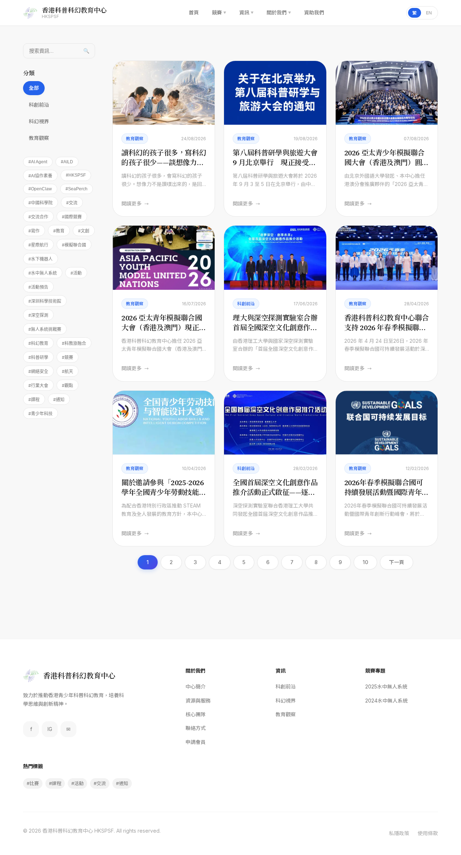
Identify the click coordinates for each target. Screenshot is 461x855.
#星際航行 (38, 245)
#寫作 (34, 231)
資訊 (246, 12)
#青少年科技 (40, 413)
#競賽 (67, 357)
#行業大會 (38, 385)
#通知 (58, 399)
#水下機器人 (40, 259)
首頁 (194, 12)
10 (365, 562)
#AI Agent (37, 161)
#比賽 (33, 783)
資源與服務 (198, 700)
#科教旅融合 (74, 343)
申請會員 (195, 742)
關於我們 (279, 12)
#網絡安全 (38, 371)
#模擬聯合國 (74, 245)
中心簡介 (195, 686)
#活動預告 (38, 287)
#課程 (34, 399)
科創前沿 (39, 105)
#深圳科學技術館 (44, 301)
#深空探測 (38, 315)
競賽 (219, 12)
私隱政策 (399, 833)
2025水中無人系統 (386, 686)
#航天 (67, 371)
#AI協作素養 (40, 175)
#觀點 (67, 385)
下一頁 (396, 562)
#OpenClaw (40, 188)
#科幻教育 (38, 343)
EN (429, 12)
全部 (34, 88)
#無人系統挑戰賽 (44, 329)
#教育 (58, 231)
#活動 (76, 273)
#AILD (67, 161)
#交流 (71, 202)
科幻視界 (39, 121)
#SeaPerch (77, 188)
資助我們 (314, 12)
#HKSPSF (76, 175)
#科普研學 (38, 357)
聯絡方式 (195, 728)
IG (50, 729)
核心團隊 (195, 714)
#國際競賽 (72, 217)
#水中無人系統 (42, 273)
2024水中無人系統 (386, 700)
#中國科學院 (40, 202)
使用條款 (428, 833)
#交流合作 (38, 217)
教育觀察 (39, 138)
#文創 (83, 231)
